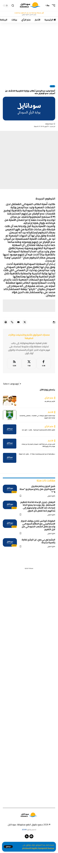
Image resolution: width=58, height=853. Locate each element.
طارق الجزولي (51, 496)
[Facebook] (43, 363)
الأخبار (52, 86)
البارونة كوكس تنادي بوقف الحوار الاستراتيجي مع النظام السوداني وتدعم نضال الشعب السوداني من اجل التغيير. (38, 525)
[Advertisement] (29, 53)
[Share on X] (24, 322)
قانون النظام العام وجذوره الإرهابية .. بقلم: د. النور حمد (38, 430)
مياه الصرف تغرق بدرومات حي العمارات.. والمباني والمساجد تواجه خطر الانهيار (37, 416)
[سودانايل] (30, 5)
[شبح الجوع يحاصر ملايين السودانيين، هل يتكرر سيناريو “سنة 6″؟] (10, 489)
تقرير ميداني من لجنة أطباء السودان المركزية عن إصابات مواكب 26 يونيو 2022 (38, 445)
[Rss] (27, 836)
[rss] (14, 363)
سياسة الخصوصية (46, 848)
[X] (29, 363)
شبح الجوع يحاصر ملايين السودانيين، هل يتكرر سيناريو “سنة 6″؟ (37, 489)
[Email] (18, 322)
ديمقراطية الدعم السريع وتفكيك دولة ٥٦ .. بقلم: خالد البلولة (37, 454)
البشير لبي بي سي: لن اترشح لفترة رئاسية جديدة (38, 541)
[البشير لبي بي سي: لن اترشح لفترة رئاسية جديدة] (10, 542)
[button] (8, 846)
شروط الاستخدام (29, 848)
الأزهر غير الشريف (49, 401)
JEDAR (24, 829)
